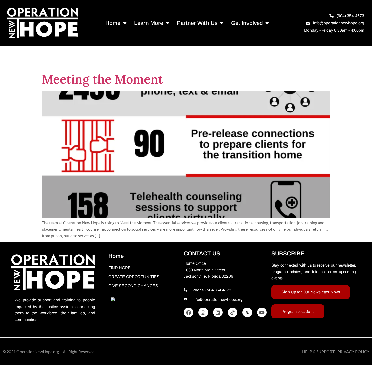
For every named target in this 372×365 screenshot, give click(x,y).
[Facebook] (188, 312)
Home (112, 23)
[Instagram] (203, 312)
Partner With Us (197, 23)
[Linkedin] (218, 312)
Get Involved (247, 23)
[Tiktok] (232, 312)
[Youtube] (262, 312)
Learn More (148, 23)
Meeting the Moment (102, 79)
